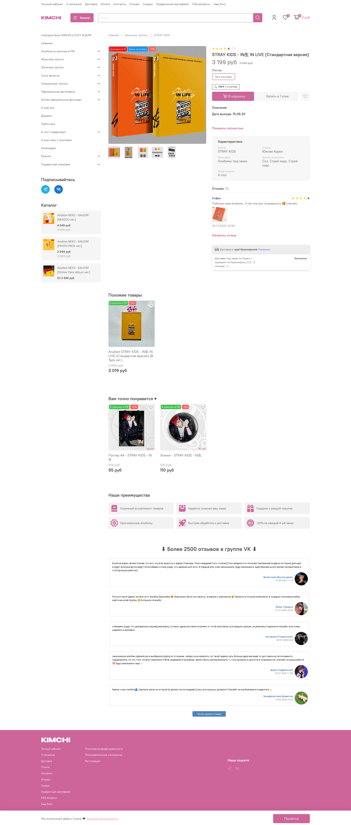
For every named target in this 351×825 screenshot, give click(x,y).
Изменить (264, 249)
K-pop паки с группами (56, 140)
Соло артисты (50, 75)
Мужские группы (136, 35)
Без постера (223, 77)
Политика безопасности (102, 818)
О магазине (74, 4)
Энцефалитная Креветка (278, 696)
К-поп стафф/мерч (53, 132)
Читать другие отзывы (209, 714)
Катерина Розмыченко (279, 636)
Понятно (291, 818)
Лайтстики (48, 124)
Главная (113, 35)
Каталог (85, 18)
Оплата (105, 4)
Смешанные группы (54, 83)
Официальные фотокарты (58, 91)
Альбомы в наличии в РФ (58, 51)
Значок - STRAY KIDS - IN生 (180, 455)
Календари (48, 148)
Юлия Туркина (284, 607)
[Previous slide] (114, 94)
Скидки (148, 4)
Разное (46, 156)
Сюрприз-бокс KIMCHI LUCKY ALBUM (66, 35)
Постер (217, 70)
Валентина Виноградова (278, 577)
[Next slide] (200, 94)
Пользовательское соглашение (103, 754)
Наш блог (220, 4)
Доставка (91, 4)
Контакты (119, 4)
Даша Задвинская (281, 670)
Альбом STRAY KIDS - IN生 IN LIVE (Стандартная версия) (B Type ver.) (130, 356)
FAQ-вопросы (201, 4)
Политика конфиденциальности (104, 748)
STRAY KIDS (162, 35)
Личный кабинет (52, 4)
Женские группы (52, 67)
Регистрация (92, 761)
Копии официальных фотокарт (61, 99)
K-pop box (47, 107)
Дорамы (46, 115)
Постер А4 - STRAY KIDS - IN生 (130, 457)
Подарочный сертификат (172, 4)
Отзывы (134, 4)
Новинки (47, 43)
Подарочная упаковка (55, 164)
